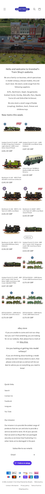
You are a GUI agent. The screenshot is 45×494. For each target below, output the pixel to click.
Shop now (22, 43)
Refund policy (38, 482)
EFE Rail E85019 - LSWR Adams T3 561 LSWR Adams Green (32, 313)
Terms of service (36, 485)
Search (7, 390)
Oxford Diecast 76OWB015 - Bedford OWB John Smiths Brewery (31, 170)
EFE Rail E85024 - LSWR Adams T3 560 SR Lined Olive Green (11, 313)
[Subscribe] (34, 455)
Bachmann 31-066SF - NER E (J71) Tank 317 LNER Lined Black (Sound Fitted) (33, 210)
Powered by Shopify (26, 482)
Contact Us (9, 396)
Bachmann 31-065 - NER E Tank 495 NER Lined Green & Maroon (11, 178)
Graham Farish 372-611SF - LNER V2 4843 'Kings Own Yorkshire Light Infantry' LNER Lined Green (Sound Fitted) (12, 145)
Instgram (8, 406)
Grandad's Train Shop (13, 482)
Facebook (8, 401)
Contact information (12, 485)
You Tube (8, 412)
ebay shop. (24, 342)
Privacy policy (25, 485)
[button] (4, 9)
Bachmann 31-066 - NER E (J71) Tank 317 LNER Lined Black (11, 210)
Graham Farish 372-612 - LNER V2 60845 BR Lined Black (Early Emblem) (32, 144)
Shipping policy (23, 489)
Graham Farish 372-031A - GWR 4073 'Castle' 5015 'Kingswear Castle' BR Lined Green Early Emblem (32, 245)
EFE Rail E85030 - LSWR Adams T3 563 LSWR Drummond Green (32, 278)
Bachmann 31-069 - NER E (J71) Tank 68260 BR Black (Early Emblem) (11, 244)
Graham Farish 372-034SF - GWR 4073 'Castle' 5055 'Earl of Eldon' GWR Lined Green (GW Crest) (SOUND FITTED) (12, 280)
